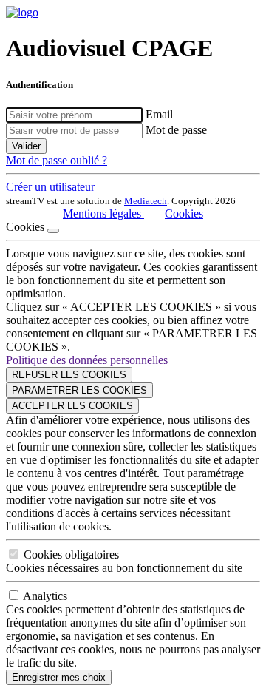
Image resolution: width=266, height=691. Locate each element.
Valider (26, 146)
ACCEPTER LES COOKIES (72, 405)
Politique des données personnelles (87, 360)
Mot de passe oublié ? (56, 160)
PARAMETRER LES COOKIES (79, 390)
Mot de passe (176, 130)
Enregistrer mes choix (59, 677)
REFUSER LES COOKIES (69, 374)
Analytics (45, 596)
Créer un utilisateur (50, 187)
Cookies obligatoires (71, 554)
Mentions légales (103, 213)
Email (159, 114)
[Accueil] (22, 12)
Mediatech (145, 200)
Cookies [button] (184, 213)
